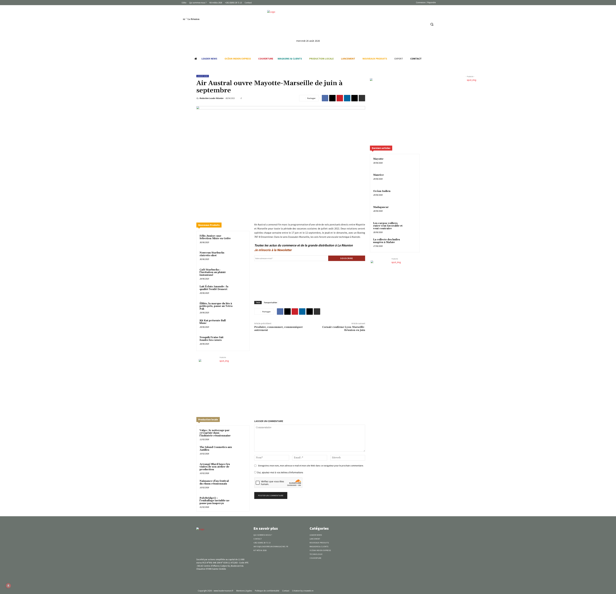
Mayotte (378, 158)
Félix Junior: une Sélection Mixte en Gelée (215, 237)
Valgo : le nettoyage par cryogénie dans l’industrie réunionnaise (215, 433)
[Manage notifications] (8, 585)
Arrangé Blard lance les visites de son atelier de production (215, 467)
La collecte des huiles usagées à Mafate (386, 241)
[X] (332, 98)
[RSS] (425, 24)
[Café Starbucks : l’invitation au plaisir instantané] (240, 274)
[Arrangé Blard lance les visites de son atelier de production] (240, 468)
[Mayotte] (410, 162)
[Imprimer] (362, 98)
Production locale (208, 419)
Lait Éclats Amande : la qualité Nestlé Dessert (214, 288)
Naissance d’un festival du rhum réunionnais (214, 482)
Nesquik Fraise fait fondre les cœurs (211, 339)
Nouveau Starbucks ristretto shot (212, 254)
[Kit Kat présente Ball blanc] (240, 325)
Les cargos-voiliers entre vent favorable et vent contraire (387, 226)
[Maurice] (410, 178)
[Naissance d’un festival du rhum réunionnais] (240, 485)
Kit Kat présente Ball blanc (213, 322)
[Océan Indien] (410, 195)
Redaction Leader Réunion (211, 98)
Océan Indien (381, 191)
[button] (432, 24)
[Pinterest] (340, 98)
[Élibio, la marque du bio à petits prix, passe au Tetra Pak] (240, 308)
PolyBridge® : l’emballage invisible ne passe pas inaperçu (214, 501)
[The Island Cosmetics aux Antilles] (240, 451)
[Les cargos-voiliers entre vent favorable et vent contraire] (410, 227)
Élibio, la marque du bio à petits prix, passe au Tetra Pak (216, 306)
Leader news (202, 76)
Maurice (378, 175)
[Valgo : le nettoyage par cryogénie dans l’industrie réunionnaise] (240, 435)
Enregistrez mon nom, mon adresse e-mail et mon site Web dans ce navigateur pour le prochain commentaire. (311, 465)
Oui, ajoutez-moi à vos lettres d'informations (279, 472)
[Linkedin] (419, 24)
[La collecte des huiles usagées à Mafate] (410, 243)
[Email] (354, 98)
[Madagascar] (410, 211)
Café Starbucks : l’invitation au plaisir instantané (213, 272)
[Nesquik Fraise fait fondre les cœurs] (240, 342)
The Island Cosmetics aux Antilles (216, 448)
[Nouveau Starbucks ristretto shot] (240, 257)
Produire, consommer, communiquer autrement (278, 328)
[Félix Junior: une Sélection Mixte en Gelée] (240, 240)
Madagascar (381, 207)
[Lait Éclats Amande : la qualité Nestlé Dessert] (240, 291)
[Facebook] (413, 24)
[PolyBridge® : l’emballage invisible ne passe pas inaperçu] (240, 502)
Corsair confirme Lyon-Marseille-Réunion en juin (343, 328)
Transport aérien (270, 302)
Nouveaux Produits (209, 225)
